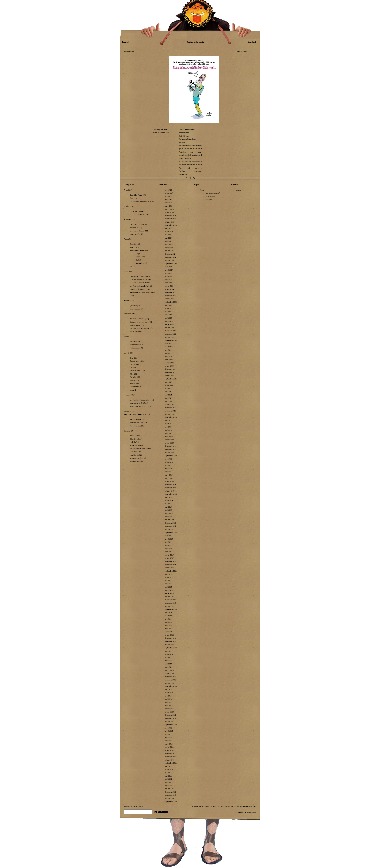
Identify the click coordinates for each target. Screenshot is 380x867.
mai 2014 (168, 661)
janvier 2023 (169, 328)
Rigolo (132, 383)
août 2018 (168, 497)
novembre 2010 (170, 795)
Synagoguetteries (136, 458)
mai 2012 (168, 738)
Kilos (131, 374)
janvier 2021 (169, 405)
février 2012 (169, 747)
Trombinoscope (135, 426)
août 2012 (168, 728)
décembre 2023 (170, 292)
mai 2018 (168, 507)
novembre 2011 (170, 757)
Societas (127, 431)
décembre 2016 (170, 561)
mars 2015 (168, 629)
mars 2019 (168, 475)
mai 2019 (168, 469)
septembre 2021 (171, 379)
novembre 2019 (170, 449)
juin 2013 (168, 696)
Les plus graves (135, 211)
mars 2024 (168, 283)
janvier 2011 (169, 789)
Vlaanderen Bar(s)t (137, 403)
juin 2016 (168, 581)
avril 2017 (168, 549)
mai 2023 (168, 315)
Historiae (127, 301)
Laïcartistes (134, 452)
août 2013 (168, 690)
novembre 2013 (170, 680)
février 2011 (169, 786)
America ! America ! (137, 319)
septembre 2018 (171, 494)
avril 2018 (168, 510)
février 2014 (169, 670)
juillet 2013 (169, 693)
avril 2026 (168, 203)
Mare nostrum (135, 325)
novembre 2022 (170, 334)
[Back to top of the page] (190, 178)
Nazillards (127, 411)
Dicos (132, 367)
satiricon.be (140, 215)
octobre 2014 (169, 645)
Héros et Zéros (135, 371)
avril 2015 (168, 625)
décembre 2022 (170, 331)
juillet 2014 (169, 654)
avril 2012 (168, 741)
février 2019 (169, 478)
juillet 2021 (169, 385)
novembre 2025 (170, 219)
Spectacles (140, 263)
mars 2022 (168, 360)
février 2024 (169, 286)
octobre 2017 (169, 529)
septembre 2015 (171, 609)
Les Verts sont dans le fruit (139, 286)
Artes (126, 190)
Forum (126, 239)
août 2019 (168, 459)
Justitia (126, 337)
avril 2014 (168, 664)
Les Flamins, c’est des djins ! (140, 400)
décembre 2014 (170, 638)
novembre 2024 (170, 257)
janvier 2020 (169, 443)
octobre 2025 (169, 222)
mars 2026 (168, 206)
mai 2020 (168, 430)
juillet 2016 (169, 577)
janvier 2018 (169, 520)
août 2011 (168, 766)
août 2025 (168, 228)
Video (132, 390)
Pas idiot (133, 377)
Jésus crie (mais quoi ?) (138, 449)
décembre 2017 (170, 523)
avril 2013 (168, 702)
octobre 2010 (169, 798)
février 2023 (169, 324)
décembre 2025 (170, 216)
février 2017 (169, 555)
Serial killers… (184, 136)
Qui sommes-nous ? (213, 193)
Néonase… (182, 142)
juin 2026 (168, 196)
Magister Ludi (135, 455)
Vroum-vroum (135, 461)
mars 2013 (168, 706)
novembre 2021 (170, 373)
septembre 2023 (171, 302)
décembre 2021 (170, 369)
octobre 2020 (169, 414)
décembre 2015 (170, 600)
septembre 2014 (171, 648)
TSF (131, 266)
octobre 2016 (169, 568)
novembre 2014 (170, 642)
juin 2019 (168, 465)
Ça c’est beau (134, 361)
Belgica (126, 206)
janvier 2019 (169, 481)
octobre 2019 (169, 453)
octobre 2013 (169, 683)
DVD (137, 260)
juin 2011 (168, 773)
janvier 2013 (169, 712)
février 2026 (169, 209)
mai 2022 (168, 353)
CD (137, 254)
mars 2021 (168, 398)
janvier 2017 (169, 558)
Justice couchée (135, 345)
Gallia (126, 272)
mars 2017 (168, 552)
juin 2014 (168, 658)
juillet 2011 (169, 770)
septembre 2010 (171, 802)
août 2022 (168, 344)
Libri (125, 353)
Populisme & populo (137, 289)
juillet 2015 (169, 616)
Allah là (132, 436)
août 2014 (168, 651)
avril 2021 (168, 395)
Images (132, 247)
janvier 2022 (169, 366)
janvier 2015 (169, 635)
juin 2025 (168, 235)
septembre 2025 (171, 225)
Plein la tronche (135, 420)
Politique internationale (138, 328)
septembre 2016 (171, 571)
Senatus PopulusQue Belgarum (135, 414)
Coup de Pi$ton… (129, 52)
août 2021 (168, 382)
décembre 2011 (170, 754)
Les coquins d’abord (137, 283)
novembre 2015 (170, 603)
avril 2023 (168, 318)
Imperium (127, 314)
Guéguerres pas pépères (139, 322)
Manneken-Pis (135, 234)
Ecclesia (133, 442)
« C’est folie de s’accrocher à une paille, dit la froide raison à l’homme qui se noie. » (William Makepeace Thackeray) (190, 168)
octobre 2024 (169, 260)
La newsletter (211, 196)
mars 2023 (168, 321)
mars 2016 (168, 590)
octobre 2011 (169, 760)
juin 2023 (168, 312)
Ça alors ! (133, 306)
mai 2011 (168, 776)
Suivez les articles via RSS (204, 806)
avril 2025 (168, 241)
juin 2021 (168, 389)
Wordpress (251, 812)
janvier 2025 (169, 251)
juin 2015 (168, 619)
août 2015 (168, 613)
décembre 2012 (170, 715)
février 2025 (169, 248)
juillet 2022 (169, 347)
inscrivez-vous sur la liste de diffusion (237, 806)
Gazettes (133, 244)
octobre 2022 (169, 337)
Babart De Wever (136, 195)
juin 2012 (168, 734)
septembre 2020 (171, 417)
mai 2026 (168, 200)
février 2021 (169, 401)
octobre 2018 (169, 491)
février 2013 (169, 709)
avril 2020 (168, 433)
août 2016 (168, 574)
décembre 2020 (170, 408)
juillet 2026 (169, 193)
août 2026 (168, 190)
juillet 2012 (169, 731)
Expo (131, 198)
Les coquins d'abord (137, 231)
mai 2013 (168, 699)
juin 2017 (168, 542)
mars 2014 (168, 667)
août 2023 (168, 305)
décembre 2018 (170, 485)
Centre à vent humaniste (139, 276)
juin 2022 (168, 350)
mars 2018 (168, 513)
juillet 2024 (169, 270)
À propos (209, 200)
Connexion (238, 190)
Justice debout (135, 348)
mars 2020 (168, 437)
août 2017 (168, 536)
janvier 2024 (169, 289)
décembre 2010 (170, 792)
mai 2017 (168, 545)
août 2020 (168, 421)
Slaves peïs (134, 332)
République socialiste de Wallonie (142, 292)
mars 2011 (168, 782)
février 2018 (169, 517)
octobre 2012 (169, 722)
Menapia (127, 395)
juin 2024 (168, 273)
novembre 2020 (170, 411)
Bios (131, 358)
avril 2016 (168, 587)
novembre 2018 (170, 488)
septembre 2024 (171, 264)
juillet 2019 (169, 462)
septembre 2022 (171, 340)
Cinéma (138, 257)
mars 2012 (168, 744)
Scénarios (133, 387)
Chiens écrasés (135, 309)
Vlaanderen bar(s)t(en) (138, 406)
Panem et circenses (137, 250)
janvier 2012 (169, 750)
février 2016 (169, 593)
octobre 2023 (169, 299)
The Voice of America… (187, 139)
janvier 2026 (169, 212)
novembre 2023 (170, 296)
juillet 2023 (169, 308)
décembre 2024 (170, 254)
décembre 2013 (170, 677)
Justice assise (135, 342)
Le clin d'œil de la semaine (139, 201)
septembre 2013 (171, 686)
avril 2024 (168, 280)
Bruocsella (128, 219)
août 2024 (168, 267)
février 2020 (169, 440)
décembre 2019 (170, 446)
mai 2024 (168, 276)
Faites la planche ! (242, 52)
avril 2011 (168, 779)
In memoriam (135, 445)
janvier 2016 (169, 597)
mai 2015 (168, 622)
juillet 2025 (169, 232)
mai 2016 (168, 584)
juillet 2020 (169, 424)
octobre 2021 (169, 376)
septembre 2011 (171, 763)
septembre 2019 (171, 456)
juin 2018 (168, 504)
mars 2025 (168, 244)
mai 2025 (168, 238)
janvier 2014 (169, 674)
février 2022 (169, 363)
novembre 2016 (170, 565)
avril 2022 (168, 357)
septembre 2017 (171, 533)
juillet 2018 (169, 501)
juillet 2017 (169, 539)
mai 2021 (168, 392)
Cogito (132, 364)
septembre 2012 (171, 725)
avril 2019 (168, 472)
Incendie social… (185, 133)
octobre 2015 (169, 606)
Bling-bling (134, 439)
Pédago (132, 380)
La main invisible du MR (138, 280)
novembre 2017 (170, 526)
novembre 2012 (170, 718)
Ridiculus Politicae (136, 423)
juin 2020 (168, 427)
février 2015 (169, 632)
